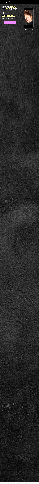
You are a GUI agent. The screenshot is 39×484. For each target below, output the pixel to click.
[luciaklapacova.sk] (8, 2)
